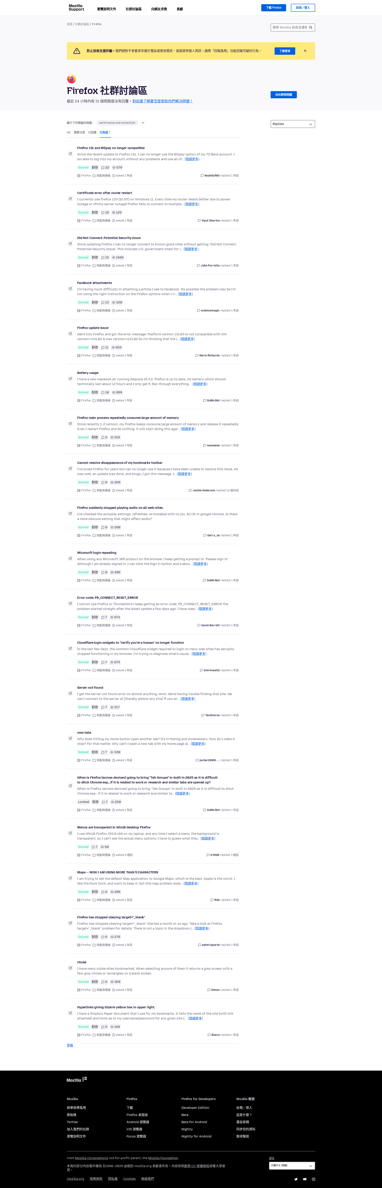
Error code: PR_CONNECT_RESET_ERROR (107, 598)
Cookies (129, 1179)
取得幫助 (242, 1136)
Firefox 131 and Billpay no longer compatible (111, 148)
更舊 (70, 1045)
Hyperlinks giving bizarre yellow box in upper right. (116, 1007)
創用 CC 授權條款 (196, 1166)
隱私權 (113, 1179)
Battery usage (87, 373)
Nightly (187, 1129)
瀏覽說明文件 (106, 9)
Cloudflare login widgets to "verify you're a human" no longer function (130, 643)
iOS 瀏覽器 (134, 1129)
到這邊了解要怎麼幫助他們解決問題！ (162, 101)
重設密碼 (242, 1122)
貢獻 (180, 9)
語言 (272, 1158)
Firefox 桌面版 (137, 1115)
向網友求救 (159, 9)
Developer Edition (195, 1108)
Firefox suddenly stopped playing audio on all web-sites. (120, 508)
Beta (184, 1115)
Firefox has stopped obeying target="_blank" (111, 917)
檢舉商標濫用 (76, 1108)
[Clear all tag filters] (143, 123)
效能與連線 (103, 175)
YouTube (304, 1179)
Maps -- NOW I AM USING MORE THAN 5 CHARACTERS (117, 872)
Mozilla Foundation (163, 1158)
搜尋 (311, 27)
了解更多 (284, 51)
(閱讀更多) (192, 159)
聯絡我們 (147, 1179)
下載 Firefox (273, 7)
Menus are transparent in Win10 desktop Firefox (114, 827)
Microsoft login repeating (96, 553)
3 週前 (235, 855)
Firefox (86, 175)
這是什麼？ (244, 1115)
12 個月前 (233, 490)
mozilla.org (75, 1179)
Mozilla (77, 1080)
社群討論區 (134, 9)
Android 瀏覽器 (138, 1122)
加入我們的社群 (78, 1129)
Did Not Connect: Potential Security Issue (108, 238)
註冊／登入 (303, 7)
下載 (130, 1108)
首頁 (69, 24)
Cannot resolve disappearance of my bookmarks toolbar (120, 463)
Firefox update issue (92, 328)
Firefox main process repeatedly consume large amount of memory (128, 418)
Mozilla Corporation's (91, 1158)
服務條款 (96, 1179)
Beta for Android (194, 1122)
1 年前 (235, 175)
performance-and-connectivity (117, 122)
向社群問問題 (283, 94)
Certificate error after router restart (104, 193)
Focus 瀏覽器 (136, 1136)
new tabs (84, 732)
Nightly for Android (196, 1136)
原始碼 (71, 1115)
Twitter (72, 1122)
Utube (81, 962)
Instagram (313, 1179)
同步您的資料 (245, 1129)
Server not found (90, 688)
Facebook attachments (94, 283)
